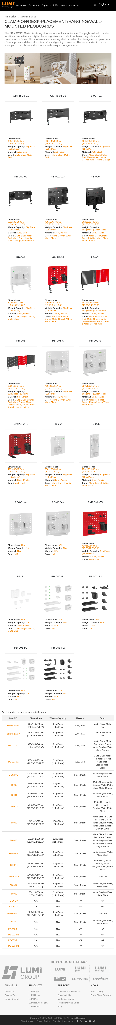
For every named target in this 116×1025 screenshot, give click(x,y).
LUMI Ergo (34, 991)
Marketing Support (66, 999)
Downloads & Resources (69, 991)
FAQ (60, 1006)
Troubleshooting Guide (68, 1003)
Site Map (57, 1021)
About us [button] (20, 5)
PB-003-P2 (58, 647)
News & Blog (97, 991)
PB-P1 (21, 576)
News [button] (62, 5)
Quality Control (12, 999)
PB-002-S (95, 340)
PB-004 (58, 423)
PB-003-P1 (20, 647)
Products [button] (33, 5)
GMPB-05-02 (58, 95)
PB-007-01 (95, 95)
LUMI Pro (33, 999)
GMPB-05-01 (21, 95)
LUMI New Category (38, 1003)
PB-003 (20, 340)
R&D (55, 5)
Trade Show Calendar (101, 995)
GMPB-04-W (95, 502)
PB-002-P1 (58, 576)
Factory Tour (11, 995)
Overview (9, 991)
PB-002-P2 (95, 576)
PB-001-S (58, 340)
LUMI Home (34, 995)
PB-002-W (58, 502)
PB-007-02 (20, 176)
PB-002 (95, 257)
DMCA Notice (27, 1021)
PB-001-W (21, 502)
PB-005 (95, 423)
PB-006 (95, 176)
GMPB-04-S (21, 423)
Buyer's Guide (64, 995)
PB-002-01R (58, 176)
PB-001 (20, 257)
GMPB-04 (58, 257)
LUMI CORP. (60, 1018)
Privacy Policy (43, 1021)
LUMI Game (34, 1006)
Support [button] (45, 5)
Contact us (74, 5)
